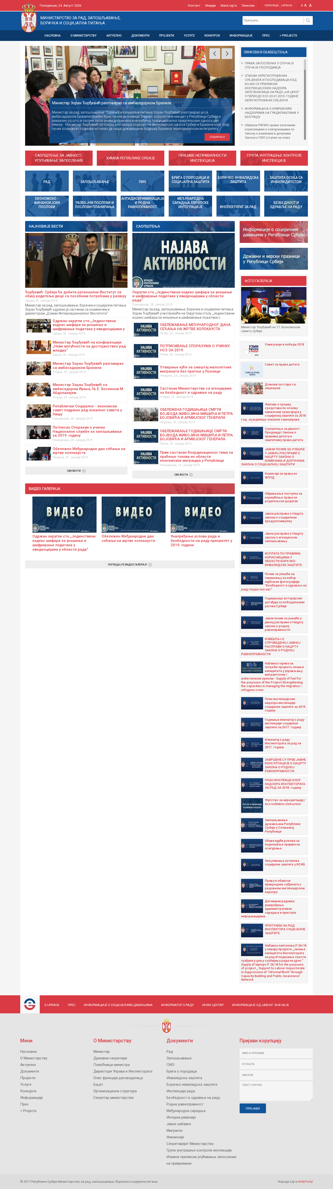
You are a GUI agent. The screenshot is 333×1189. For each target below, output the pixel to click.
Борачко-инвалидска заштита (191, 1084)
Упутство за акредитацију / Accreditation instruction (285, 802)
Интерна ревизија (181, 1117)
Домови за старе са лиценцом (280, 386)
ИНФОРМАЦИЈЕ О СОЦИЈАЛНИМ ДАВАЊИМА (118, 1005)
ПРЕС (71, 1005)
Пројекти (166, 35)
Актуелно (114, 35)
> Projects (288, 35)
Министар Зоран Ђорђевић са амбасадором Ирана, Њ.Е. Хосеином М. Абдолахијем (88, 389)
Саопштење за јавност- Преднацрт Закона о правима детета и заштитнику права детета (284, 434)
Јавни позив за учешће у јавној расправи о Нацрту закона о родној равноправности (284, 624)
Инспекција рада (180, 1091)
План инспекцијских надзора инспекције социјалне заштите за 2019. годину (285, 704)
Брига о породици (181, 1071)
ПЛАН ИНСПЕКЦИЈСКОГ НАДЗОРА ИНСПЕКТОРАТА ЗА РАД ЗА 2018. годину (285, 783)
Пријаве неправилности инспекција (202, 158)
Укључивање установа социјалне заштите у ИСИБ (285, 862)
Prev (214, 53)
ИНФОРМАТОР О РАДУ (177, 1005)
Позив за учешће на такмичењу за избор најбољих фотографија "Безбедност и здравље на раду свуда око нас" (273, 581)
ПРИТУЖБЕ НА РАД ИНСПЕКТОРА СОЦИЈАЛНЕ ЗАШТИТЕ (285, 929)
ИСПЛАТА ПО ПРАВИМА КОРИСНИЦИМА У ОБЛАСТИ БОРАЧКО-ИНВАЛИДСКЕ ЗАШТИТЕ (283, 559)
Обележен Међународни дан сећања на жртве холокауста (89, 451)
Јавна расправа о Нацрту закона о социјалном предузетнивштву (284, 517)
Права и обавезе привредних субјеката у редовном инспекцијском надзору (285, 886)
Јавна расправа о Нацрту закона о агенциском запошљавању (284, 537)
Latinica (286, 5)
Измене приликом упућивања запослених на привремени (201, 1160)
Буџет (98, 1084)
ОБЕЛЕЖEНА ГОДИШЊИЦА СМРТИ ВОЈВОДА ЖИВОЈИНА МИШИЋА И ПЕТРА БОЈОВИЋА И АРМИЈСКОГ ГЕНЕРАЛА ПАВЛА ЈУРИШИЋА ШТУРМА (196, 415)
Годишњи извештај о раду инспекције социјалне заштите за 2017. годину (284, 723)
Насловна (53, 35)
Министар (101, 1051)
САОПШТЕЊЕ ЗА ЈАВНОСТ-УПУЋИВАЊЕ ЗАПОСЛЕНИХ (59, 158)
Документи (140, 35)
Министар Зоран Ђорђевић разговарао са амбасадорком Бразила (88, 365)
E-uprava (52, 1005)
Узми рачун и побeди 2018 (284, 344)
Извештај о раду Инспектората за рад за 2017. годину (283, 743)
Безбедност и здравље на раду (193, 1097)
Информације (241, 35)
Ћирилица (271, 5)
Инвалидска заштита (184, 1078)
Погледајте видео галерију (127, 564)
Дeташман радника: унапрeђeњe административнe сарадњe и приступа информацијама (268, 908)
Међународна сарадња (186, 1111)
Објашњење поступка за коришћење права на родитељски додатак (283, 497)
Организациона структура (115, 1091)
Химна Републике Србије (130, 158)
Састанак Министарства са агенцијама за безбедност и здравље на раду (196, 390)
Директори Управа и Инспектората (122, 1071)
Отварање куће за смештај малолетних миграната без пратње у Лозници (196, 369)
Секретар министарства (113, 1097)
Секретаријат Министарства (190, 1143)
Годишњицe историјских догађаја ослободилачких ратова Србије (285, 602)
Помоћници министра (111, 1065)
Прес (266, 35)
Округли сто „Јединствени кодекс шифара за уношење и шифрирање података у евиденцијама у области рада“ (182, 296)
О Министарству (83, 35)
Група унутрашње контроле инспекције (274, 158)
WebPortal (305, 1181)
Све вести (74, 471)
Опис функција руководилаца (118, 1078)
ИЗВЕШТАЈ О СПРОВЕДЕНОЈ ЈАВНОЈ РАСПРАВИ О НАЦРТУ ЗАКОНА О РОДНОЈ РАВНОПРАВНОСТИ (270, 646)
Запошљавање (179, 1058)
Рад (169, 1051)
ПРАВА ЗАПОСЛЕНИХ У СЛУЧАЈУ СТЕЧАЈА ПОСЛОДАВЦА (269, 65)
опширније (217, 137)
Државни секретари (110, 1058)
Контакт (194, 5)
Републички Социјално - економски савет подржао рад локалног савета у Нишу (87, 410)
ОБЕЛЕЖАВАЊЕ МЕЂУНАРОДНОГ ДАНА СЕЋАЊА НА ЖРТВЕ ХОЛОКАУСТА (195, 327)
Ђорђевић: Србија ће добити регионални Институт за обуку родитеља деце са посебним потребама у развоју (75, 294)
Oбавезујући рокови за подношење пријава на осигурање (282, 844)
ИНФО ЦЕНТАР (213, 1005)
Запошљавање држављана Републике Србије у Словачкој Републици (283, 825)
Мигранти (174, 1130)
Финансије (175, 1137)
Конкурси (212, 35)
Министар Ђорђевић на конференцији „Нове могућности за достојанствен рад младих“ (89, 346)
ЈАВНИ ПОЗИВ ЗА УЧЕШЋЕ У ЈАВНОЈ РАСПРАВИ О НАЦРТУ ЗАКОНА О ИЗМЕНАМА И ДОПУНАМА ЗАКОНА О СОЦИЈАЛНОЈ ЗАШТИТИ (273, 456)
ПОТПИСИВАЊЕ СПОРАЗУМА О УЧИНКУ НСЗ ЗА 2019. (195, 348)
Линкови (248, 5)
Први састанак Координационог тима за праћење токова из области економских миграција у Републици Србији (196, 458)
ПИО (170, 1065)
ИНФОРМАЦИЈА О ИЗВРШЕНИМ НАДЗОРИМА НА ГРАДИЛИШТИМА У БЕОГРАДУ (272, 113)
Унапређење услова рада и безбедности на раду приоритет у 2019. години (201, 540)
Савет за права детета (282, 364)
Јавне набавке (178, 1124)
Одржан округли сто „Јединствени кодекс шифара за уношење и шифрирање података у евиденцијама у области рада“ (89, 327)
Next (227, 53)
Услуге (189, 35)
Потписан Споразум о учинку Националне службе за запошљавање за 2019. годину (87, 431)
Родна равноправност (185, 1104)
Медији (210, 5)
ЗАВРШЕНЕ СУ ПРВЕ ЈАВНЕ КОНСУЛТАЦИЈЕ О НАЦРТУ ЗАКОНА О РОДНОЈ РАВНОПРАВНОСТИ (285, 765)
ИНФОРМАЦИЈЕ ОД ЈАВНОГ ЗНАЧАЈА (260, 1005)
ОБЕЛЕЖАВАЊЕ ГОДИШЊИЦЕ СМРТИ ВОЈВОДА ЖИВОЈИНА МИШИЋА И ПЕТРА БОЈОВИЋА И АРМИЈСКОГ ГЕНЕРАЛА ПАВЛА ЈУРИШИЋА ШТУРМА (196, 437)
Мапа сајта (229, 5)
